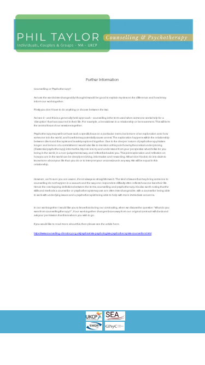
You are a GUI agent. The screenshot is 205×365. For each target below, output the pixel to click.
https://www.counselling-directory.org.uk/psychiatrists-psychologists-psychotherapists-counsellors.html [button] (92, 233)
